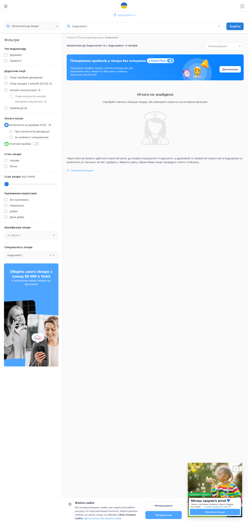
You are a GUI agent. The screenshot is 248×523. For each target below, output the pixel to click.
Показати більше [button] (82, 170)
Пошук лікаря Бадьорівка (90, 37)
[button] (50, 83)
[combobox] (143, 26)
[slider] (6, 184)
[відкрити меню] (242, 6)
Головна (71, 37)
